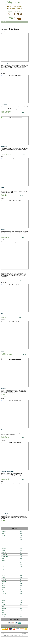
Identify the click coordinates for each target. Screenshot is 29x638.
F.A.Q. (15, 635)
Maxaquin (3, 31)
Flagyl (2, 568)
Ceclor (2, 566)
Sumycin (3, 398)
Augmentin (3, 546)
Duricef (3, 550)
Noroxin (2, 198)
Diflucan (3, 73)
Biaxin (2, 606)
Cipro (2, 562)
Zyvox (2, 598)
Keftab (2, 573)
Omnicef (3, 575)
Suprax (2, 156)
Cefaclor (3, 239)
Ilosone (2, 481)
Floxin (2, 591)
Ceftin (2, 596)
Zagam (3, 560)
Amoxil (3, 616)
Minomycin (3, 610)
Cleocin (3, 535)
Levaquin (3, 558)
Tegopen (3, 356)
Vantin (2, 612)
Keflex (2, 533)
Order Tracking (10, 635)
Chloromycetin (4, 556)
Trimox (3, 602)
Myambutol (3, 440)
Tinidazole (3, 544)
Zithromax (3, 552)
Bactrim (3, 541)
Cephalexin (3, 548)
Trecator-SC (4, 583)
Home (5, 635)
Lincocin (3, 604)
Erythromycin (4, 579)
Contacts (23, 635)
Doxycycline (3, 115)
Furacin (3, 585)
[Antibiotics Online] (14, 3)
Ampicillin (3, 319)
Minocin (3, 587)
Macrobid (3, 581)
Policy (19, 635)
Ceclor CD (3, 282)
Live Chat (9, 11)
